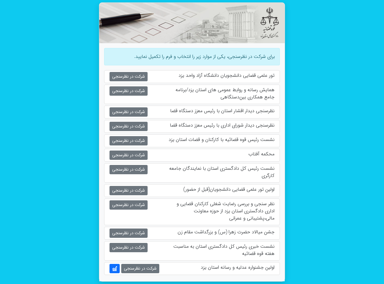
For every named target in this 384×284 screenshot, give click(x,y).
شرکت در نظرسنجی (128, 76)
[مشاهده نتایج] (115, 268)
